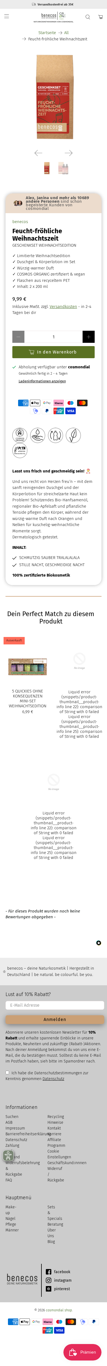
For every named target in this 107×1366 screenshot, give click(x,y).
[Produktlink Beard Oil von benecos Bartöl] (79, 688)
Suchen (11, 1116)
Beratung (55, 1224)
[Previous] (38, 153)
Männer (12, 1230)
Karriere (54, 1134)
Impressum (15, 1128)
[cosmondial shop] (53, 17)
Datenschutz (53, 1078)
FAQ (8, 1180)
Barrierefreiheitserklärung (28, 1134)
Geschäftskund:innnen (66, 1163)
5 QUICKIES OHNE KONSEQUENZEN (27, 694)
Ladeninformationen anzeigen (42, 381)
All (66, 33)
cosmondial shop (59, 1310)
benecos (20, 221)
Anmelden (55, 1019)
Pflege (10, 1224)
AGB (8, 1122)
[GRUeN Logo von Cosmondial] (79, 661)
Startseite (47, 33)
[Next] (68, 153)
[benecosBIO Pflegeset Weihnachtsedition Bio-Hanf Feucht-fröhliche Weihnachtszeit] (53, 97)
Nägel (10, 1218)
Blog (51, 1241)
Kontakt (54, 1128)
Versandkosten (63, 306)
